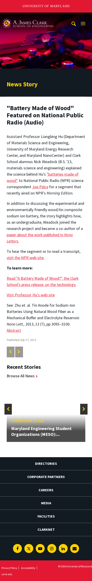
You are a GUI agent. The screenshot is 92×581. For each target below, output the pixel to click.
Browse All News (21, 375)
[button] (8, 409)
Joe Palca (40, 186)
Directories (46, 463)
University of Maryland (46, 6)
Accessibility (28, 568)
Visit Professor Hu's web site (31, 294)
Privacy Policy (9, 568)
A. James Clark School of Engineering (28, 16)
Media (46, 503)
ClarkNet (46, 529)
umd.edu (7, 574)
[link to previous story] (10, 351)
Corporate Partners (46, 476)
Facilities (46, 516)
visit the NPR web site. (25, 257)
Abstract (14, 330)
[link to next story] (18, 351)
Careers (46, 490)
